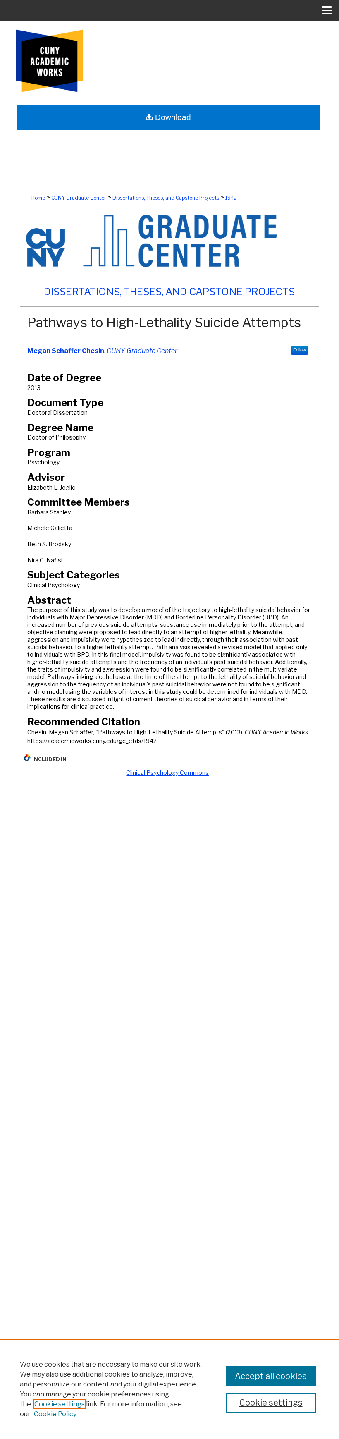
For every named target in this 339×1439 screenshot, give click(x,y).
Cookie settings (59, 1404)
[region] (169, 1389)
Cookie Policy (55, 1414)
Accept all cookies (271, 1376)
